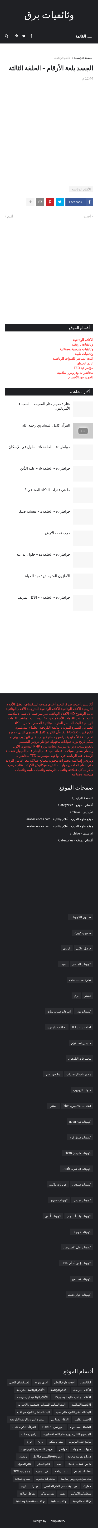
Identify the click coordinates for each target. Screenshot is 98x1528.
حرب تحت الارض (57, 532)
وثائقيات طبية (84, 354)
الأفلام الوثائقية (62, 58)
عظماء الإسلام (82, 1471)
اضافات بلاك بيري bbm (77, 1106)
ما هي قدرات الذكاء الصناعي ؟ (47, 489)
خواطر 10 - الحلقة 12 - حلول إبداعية (43, 554)
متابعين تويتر (53, 1074)
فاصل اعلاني (83, 948)
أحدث (87, 216)
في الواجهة (58, 755)
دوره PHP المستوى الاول (30, 746)
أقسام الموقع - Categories (75, 805)
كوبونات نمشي (82, 1200)
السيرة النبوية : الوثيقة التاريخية (60, 727)
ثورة (75, 741)
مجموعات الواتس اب (78, 1074)
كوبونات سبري (59, 1200)
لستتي (54, 1106)
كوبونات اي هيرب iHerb (77, 1168)
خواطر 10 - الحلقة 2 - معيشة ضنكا (44, 511)
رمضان (88, 751)
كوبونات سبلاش (81, 1184)
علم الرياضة (74, 755)
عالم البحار (39, 751)
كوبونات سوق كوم (80, 1137)
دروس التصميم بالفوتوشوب (37, 1449)
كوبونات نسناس (81, 1279)
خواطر (44, 741)
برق (76, 995)
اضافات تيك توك (56, 1027)
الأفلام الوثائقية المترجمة (43, 709)
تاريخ (82, 741)
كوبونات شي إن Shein (78, 1153)
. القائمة (81, 36)
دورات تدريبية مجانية (61, 746)
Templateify (57, 1521)
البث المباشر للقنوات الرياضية (73, 358)
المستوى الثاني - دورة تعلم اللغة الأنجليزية (67, 1434)
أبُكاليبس (87, 704)
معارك (24, 760)
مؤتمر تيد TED (83, 368)
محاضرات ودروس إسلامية (75, 372)
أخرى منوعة (47, 704)
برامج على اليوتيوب (31, 737)
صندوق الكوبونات (81, 917)
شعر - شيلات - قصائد (68, 751)
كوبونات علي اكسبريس (77, 1247)
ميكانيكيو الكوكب (35, 765)
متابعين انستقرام (81, 1043)
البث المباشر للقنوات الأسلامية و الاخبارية (64, 718)
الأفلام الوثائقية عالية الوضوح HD (72, 1397)
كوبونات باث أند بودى (79, 1216)
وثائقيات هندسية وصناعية (76, 349)
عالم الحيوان (85, 363)
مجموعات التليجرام (79, 1058)
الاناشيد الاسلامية (19, 713)
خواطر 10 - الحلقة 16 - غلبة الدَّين (45, 468)
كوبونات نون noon (80, 1121)
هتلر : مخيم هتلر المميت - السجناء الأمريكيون (44, 406)
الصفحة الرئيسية (83, 58)
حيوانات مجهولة (60, 741)
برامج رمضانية (55, 737)
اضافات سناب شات (59, 1011)
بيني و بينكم (56, 1441)
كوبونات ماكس (57, 1184)
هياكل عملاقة (77, 770)
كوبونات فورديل (82, 1232)
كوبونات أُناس (53, 1216)
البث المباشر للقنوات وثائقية (61, 723)
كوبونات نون (84, 1011)
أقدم (10, 216)
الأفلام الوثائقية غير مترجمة (50, 713)
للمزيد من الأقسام (80, 377)
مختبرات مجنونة (59, 760)
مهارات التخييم (57, 765)
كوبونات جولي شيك (79, 1294)
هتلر (19, 765)
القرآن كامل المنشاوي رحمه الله (46, 425)
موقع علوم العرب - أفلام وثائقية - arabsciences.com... (58, 819)
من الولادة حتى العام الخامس (60, 1486)
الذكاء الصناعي (60, 1419)
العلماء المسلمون (27, 727)
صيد (50, 751)
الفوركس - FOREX (79, 732)
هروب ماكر (47, 1493)
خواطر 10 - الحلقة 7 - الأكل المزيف (44, 597)
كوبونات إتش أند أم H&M (76, 1263)
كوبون (66, 948)
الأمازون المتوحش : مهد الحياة (47, 575)
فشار (87, 995)
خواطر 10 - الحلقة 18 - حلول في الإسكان (39, 446)
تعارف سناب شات (80, 980)
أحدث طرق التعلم (68, 704)
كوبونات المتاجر (81, 964)
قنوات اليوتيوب (82, 1090)
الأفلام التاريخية (82, 1390)
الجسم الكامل (32, 723)
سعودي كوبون (82, 933)
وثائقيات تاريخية (82, 344)
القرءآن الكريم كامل (52, 732)
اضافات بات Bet (81, 1027)
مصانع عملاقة (38, 760)
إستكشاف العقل (26, 704)
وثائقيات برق (49, 14)
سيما (63, 964)
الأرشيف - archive (81, 812)
